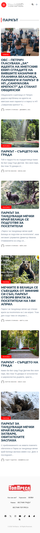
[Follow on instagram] (16, 516)
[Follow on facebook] (6, 516)
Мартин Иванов (10, 171)
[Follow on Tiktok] (25, 516)
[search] (32, 4)
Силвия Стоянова (11, 109)
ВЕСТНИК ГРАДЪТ (24, 502)
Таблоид (6, 282)
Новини (6, 54)
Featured (6, 146)
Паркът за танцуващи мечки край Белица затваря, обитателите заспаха (17, 432)
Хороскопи (22, 497)
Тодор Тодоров (11, 460)
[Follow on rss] (20, 520)
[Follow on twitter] (10, 516)
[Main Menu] (4, 5)
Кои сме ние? (12, 497)
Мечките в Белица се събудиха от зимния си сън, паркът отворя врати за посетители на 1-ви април (19, 296)
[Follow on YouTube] (20, 516)
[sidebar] (37, 4)
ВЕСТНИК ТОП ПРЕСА (20, 507)
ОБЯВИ (30, 497)
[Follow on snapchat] (29, 516)
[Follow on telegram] (34, 516)
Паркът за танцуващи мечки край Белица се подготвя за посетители (17, 219)
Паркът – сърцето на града (19, 153)
